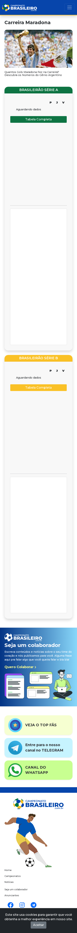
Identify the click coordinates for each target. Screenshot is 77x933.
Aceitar (38, 925)
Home (8, 870)
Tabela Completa (38, 119)
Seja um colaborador (16, 889)
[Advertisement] (38, 164)
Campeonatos (12, 876)
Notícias (8, 882)
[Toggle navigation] (69, 7)
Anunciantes (11, 895)
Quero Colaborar (19, 667)
